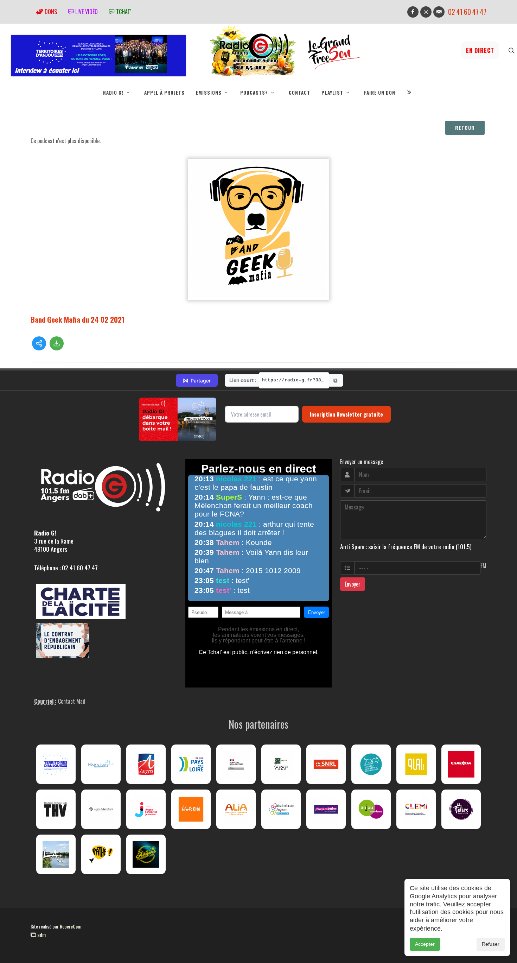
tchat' (123, 11)
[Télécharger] (57, 343)
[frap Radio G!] (371, 764)
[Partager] (39, 343)
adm (41, 934)
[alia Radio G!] (236, 809)
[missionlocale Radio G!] (281, 809)
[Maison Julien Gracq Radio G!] (100, 809)
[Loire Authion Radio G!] (55, 854)
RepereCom (70, 926)
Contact (299, 92)
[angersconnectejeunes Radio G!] (145, 809)
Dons (50, 11)
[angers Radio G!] (145, 764)
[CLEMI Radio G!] (416, 809)
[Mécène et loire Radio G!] (100, 764)
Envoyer (352, 584)
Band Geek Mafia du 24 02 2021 (78, 319)
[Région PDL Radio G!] (190, 764)
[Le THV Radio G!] (55, 809)
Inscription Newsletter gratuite (346, 414)
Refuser (490, 944)
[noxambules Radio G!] (326, 809)
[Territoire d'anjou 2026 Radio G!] (55, 764)
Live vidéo (86, 11)
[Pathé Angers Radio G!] (100, 854)
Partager (197, 380)
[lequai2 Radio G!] (416, 764)
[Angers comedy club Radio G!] (145, 854)
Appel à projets (164, 92)
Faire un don (379, 92)
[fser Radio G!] (281, 764)
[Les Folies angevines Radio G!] (461, 809)
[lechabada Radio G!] (461, 764)
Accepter (425, 944)
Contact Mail (71, 701)
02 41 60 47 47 (467, 12)
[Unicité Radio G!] (190, 809)
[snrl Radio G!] (326, 764)
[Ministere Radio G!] (236, 764)
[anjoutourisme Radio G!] (371, 809)
